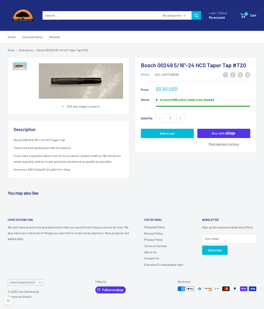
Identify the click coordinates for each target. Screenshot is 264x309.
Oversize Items (32, 37)
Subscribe (215, 250)
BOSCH (145, 75)
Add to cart (167, 133)
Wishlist (54, 37)
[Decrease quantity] (160, 118)
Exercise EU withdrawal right (163, 264)
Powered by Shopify (20, 296)
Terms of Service (155, 246)
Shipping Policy (154, 227)
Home (12, 37)
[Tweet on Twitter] (240, 74)
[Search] (196, 15)
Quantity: (147, 118)
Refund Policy (153, 233)
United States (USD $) (22, 282)
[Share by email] (247, 74)
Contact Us (151, 258)
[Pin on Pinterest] (233, 74)
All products (26, 50)
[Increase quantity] (180, 118)
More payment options (224, 144)
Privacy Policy (153, 239)
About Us (150, 252)
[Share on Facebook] (225, 74)
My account (217, 17)
